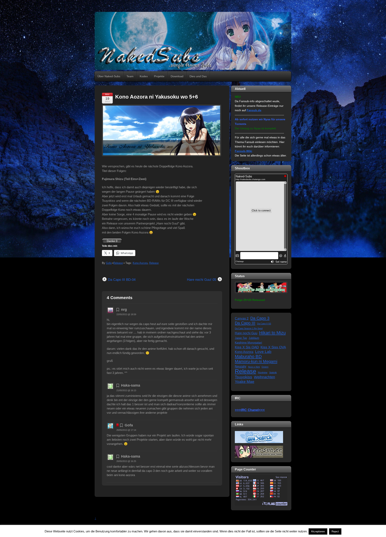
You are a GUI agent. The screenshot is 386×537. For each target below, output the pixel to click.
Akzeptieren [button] (318, 531)
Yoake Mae (244, 382)
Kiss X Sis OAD (247, 347)
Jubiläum (254, 338)
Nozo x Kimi (254, 367)
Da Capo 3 (259, 318)
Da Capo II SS (264, 323)
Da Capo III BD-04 (122, 279)
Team (129, 76)
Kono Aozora (140, 262)
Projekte (159, 76)
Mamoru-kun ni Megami (256, 361)
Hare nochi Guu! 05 (201, 279)
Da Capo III (245, 323)
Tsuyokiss (243, 377)
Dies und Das (198, 76)
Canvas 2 (241, 318)
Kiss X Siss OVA (273, 347)
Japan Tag (241, 338)
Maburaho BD (248, 356)
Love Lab (263, 352)
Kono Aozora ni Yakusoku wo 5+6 (156, 97)
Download (177, 76)
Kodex (144, 76)
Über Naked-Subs (109, 76)
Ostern (265, 367)
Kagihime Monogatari (248, 342)
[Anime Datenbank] (259, 436)
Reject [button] (335, 531)
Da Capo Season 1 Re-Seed (249, 328)
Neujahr (240, 366)
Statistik (273, 372)
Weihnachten (264, 377)
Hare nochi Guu (246, 333)
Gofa (109, 262)
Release (118, 262)
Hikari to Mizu (272, 333)
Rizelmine (262, 372)
